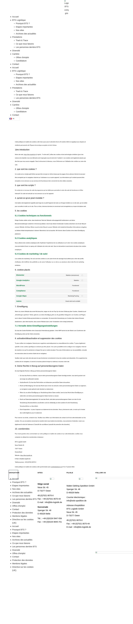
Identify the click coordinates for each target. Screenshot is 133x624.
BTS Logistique (19, 20)
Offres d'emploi (22, 57)
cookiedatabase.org (56, 467)
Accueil (15, 17)
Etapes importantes (24, 27)
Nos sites (20, 30)
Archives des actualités (26, 34)
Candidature (21, 61)
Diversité (16, 50)
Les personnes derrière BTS (28, 47)
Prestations (17, 37)
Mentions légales (19, 516)
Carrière (15, 54)
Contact (15, 64)
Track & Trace (22, 40)
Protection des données (22, 513)
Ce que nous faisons (25, 44)
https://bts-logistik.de (30, 154)
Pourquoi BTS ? (23, 23)
